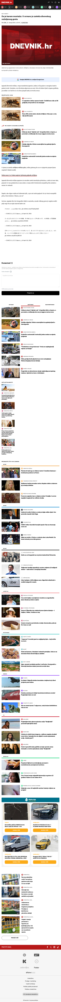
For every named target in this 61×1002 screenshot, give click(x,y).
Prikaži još (14, 937)
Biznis (53, 7)
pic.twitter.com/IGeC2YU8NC (19, 221)
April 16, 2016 (27, 213)
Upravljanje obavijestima (31, 994)
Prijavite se (30, 293)
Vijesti (5, 7)
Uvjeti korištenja (30, 983)
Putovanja (37, 7)
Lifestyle (28, 7)
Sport (12, 7)
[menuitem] (55, 2)
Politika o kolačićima (30, 989)
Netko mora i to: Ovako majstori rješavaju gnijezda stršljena (19, 175)
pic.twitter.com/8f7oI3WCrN (13, 235)
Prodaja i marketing (30, 981)
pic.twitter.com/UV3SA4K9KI (30, 209)
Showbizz (20, 7)
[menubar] (55, 2)
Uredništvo (30, 978)
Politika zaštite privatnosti (30, 986)
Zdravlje (45, 7)
